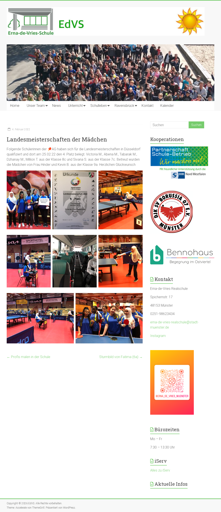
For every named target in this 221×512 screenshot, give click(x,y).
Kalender (167, 106)
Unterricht (75, 106)
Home (14, 106)
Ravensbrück (124, 106)
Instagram (158, 336)
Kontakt (147, 106)
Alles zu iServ (160, 470)
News (56, 106)
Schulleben (98, 106)
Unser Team (36, 106)
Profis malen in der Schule (28, 357)
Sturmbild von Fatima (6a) (121, 357)
